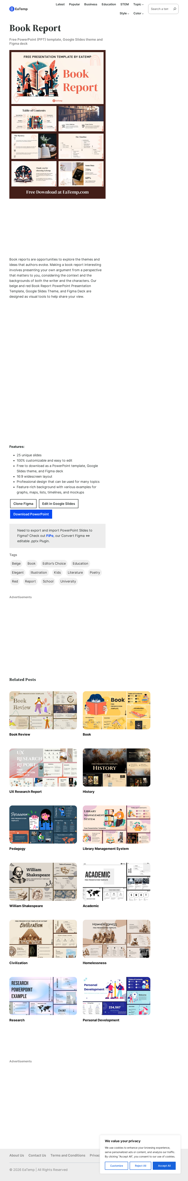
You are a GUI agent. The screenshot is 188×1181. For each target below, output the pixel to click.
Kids (57, 572)
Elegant (18, 572)
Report (30, 581)
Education (80, 563)
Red (15, 581)
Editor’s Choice (54, 563)
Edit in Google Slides (58, 504)
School (48, 581)
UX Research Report (25, 792)
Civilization (18, 963)
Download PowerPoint (31, 514)
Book (32, 563)
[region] (140, 1154)
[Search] (176, 9)
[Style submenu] (128, 13)
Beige (16, 563)
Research (17, 1020)
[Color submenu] (143, 13)
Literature (75, 572)
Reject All (140, 1165)
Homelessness (94, 963)
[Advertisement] (57, 228)
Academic (91, 906)
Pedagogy (17, 849)
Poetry (95, 572)
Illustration (39, 572)
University (68, 581)
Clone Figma (23, 504)
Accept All (164, 1165)
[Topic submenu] (143, 4)
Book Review (19, 734)
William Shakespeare (26, 906)
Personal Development (101, 1020)
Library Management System (106, 849)
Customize (116, 1165)
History (89, 792)
